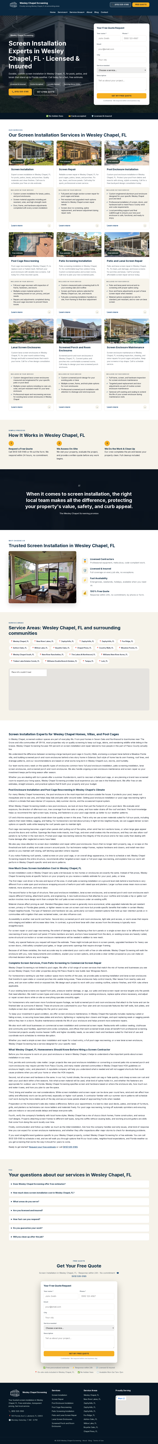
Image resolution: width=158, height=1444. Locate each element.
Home (53, 12)
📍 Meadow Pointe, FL (128, 648)
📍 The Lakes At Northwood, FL (82, 655)
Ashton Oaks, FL (90, 1419)
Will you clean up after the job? (28, 1237)
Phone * (125, 33)
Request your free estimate (42, 1147)
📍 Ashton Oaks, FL (19, 648)
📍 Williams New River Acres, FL (114, 655)
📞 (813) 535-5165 (120, 5)
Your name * (102, 33)
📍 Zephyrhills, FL (66, 641)
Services (62, 12)
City (98, 55)
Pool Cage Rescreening (61, 1407)
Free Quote (141, 5)
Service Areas (77, 12)
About (89, 12)
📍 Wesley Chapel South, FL (22, 655)
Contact (104, 12)
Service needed (103, 65)
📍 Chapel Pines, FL (83, 648)
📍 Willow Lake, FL (40, 648)
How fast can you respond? (26, 1219)
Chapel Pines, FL (91, 1431)
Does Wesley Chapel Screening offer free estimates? (39, 1184)
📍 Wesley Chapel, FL (20, 641)
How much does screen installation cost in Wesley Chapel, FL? (43, 1192)
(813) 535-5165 (70, 1147)
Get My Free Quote (122, 96)
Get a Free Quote (45, 92)
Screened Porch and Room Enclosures (63, 1424)
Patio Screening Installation (63, 1411)
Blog (96, 12)
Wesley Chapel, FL (91, 1395)
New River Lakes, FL (92, 1399)
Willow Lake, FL (90, 1423)
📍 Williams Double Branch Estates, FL (61, 661)
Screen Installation (59, 1395)
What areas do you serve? (26, 1201)
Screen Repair (58, 1399)
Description (101, 75)
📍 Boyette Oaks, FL (61, 648)
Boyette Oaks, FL (91, 1427)
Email (99, 44)
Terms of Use (98, 1441)
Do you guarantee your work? (27, 1228)
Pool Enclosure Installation (62, 1403)
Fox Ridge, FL (89, 1415)
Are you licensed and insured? (28, 1210)
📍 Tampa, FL (88, 661)
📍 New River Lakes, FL (44, 641)
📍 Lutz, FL (103, 661)
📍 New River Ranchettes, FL (51, 655)
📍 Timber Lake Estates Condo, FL (25, 661)
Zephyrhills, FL (90, 1403)
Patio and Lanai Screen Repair (64, 1415)
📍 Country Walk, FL (105, 648)
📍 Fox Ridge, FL (126, 641)
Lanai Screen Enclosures (62, 1419)
